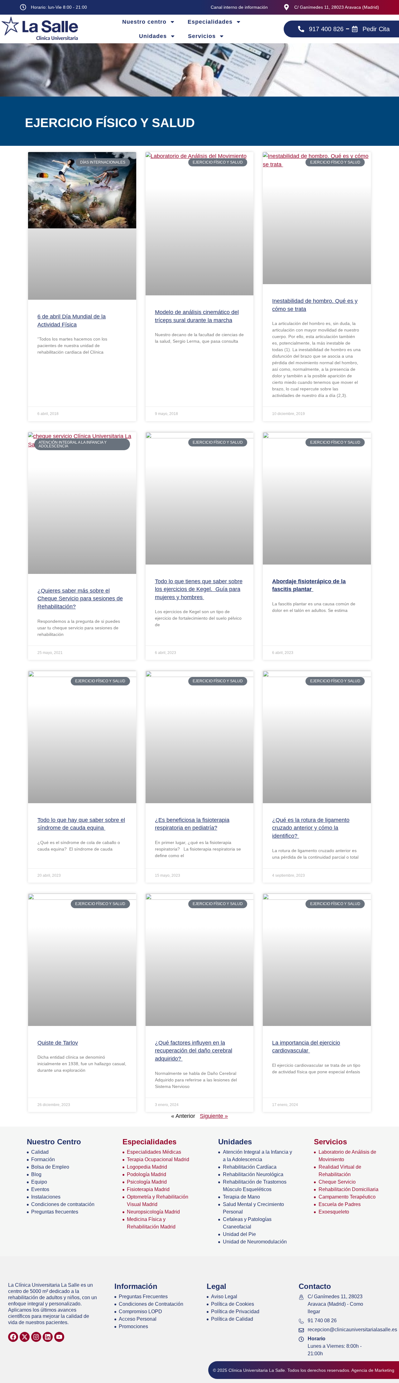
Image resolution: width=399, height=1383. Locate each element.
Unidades (153, 36)
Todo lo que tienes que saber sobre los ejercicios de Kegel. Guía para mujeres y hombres (199, 589)
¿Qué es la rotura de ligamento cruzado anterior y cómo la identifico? (310, 828)
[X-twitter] (25, 1337)
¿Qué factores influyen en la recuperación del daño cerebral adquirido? (193, 1051)
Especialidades (210, 22)
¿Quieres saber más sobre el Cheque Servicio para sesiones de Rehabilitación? (80, 599)
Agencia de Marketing (372, 1370)
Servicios (202, 36)
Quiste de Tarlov (57, 1043)
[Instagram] (36, 1337)
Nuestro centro (144, 22)
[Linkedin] (48, 1337)
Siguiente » (214, 1116)
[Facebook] (13, 1337)
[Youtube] (59, 1337)
